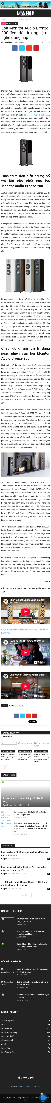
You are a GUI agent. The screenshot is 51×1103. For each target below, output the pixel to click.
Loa (3, 23)
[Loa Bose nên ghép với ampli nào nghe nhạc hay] (7, 997)
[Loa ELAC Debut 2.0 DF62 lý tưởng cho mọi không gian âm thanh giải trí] (42, 747)
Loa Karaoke (6, 1028)
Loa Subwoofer (7, 1052)
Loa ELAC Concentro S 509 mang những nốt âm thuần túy (8, 757)
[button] (47, 13)
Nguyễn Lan (8, 42)
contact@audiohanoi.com (29, 1086)
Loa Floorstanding (11, 23)
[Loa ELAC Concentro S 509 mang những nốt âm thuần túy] (9, 747)
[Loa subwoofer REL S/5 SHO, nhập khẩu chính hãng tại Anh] (6, 816)
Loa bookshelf (7, 1036)
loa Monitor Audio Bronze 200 (36, 115)
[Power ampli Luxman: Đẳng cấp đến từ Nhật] (25, 793)
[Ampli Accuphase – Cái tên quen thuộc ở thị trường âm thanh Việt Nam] (7, 972)
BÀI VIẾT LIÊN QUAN (11, 733)
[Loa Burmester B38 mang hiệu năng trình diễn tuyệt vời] (25, 747)
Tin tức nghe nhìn (8, 1020)
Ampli (3, 1044)
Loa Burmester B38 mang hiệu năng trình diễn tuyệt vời (25, 757)
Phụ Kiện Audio (7, 1040)
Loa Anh (12, 705)
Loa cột (20, 705)
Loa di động (6, 1048)
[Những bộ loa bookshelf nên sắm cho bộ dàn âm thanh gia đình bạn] (7, 985)
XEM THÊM (7, 737)
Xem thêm (25, 895)
